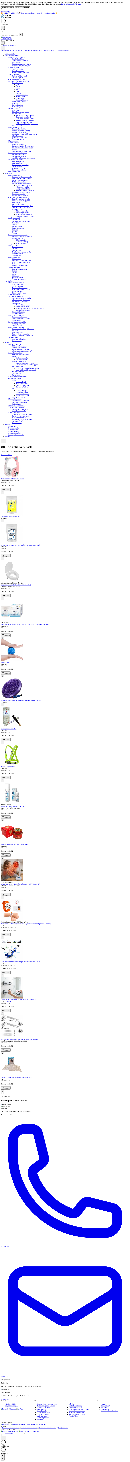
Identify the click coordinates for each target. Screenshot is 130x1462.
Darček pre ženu (13, 426)
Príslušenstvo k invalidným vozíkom (27, 124)
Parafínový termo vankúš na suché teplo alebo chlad (16, 1077)
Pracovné (15, 230)
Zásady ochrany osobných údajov (71, 4)
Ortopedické (16, 219)
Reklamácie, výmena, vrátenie (46, 1406)
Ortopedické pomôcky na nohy (17, 197)
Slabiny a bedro (20, 98)
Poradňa (33, 50)
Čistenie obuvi (16, 259)
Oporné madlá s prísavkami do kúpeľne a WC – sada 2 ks (18, 999)
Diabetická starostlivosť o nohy (21, 178)
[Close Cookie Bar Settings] (1, 1435)
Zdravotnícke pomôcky (12, 55)
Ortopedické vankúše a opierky (17, 79)
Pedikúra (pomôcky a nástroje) (21, 183)
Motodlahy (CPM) (17, 107)
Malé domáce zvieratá (18, 397)
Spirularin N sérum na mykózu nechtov (12, 806)
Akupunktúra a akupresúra (20, 301)
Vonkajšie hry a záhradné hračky (22, 414)
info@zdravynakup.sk (11, 1406)
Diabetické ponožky (22, 242)
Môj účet (71, 1404)
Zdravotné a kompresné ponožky (18, 235)
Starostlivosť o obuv (14, 257)
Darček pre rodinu (13, 431)
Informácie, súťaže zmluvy (77, 1412)
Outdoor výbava (17, 325)
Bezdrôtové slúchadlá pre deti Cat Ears (12, 479)
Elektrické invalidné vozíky (24, 122)
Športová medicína (17, 105)
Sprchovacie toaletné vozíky (20, 72)
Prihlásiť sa (4, 45)
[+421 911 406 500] (6, 37)
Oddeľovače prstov (18, 204)
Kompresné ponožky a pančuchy (22, 236)
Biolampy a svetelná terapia (16, 57)
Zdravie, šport (9, 281)
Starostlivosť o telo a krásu (16, 327)
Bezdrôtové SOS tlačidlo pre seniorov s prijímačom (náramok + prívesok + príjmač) (26, 924)
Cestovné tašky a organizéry (20, 400)
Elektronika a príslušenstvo (16, 406)
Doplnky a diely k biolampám (21, 66)
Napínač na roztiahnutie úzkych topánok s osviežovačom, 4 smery (20, 962)
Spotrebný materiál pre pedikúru (25, 190)
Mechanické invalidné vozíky (25, 115)
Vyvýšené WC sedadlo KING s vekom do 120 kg (16, 585)
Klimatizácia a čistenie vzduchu (17, 377)
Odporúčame (10, 50)
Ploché (14, 274)
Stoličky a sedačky (17, 69)
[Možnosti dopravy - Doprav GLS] (5, 1424)
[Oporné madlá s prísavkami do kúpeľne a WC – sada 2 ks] (12, 998)
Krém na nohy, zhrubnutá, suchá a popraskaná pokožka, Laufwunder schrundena (25, 624)
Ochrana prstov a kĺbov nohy (21, 207)
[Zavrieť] (3, 1455)
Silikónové (15, 276)
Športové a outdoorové (19, 279)
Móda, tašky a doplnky (15, 399)
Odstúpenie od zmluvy (75, 1407)
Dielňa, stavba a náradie (19, 346)
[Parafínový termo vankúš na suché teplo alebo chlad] (12, 1075)
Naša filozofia (105, 1409)
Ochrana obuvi (16, 250)
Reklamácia (39, 50)
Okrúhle (14, 272)
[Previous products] (1, 1093)
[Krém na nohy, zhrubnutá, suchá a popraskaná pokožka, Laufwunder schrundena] (12, 621)
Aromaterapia (16, 303)
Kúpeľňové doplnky (18, 71)
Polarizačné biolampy (18, 59)
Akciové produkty (42, 1416)
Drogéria (15, 356)
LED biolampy (16, 62)
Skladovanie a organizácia (20, 371)
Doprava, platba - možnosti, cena (47, 1404)
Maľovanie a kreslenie (19, 418)
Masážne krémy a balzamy (20, 288)
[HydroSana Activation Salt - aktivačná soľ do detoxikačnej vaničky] (12, 543)
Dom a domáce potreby (15, 353)
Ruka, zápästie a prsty (22, 100)
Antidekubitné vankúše (19, 156)
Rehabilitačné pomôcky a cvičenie (18, 81)
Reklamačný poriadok (43, 1407)
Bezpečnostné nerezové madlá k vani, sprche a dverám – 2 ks (19, 1039)
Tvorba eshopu (9, 1433)
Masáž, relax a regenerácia (16, 283)
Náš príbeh (104, 1407)
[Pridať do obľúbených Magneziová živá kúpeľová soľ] (2, 520)
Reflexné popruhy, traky (8, 767)
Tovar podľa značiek (43, 1414)
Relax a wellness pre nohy (20, 195)
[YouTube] (19, 1409)
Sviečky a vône (16, 373)
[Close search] (3, 27)
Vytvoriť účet (12, 45)
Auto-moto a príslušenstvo (16, 407)
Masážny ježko (5, 662)
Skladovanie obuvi (17, 253)
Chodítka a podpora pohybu (20, 112)
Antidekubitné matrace (19, 154)
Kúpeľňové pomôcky (14, 67)
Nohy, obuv (8, 173)
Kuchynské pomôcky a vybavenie (26, 370)
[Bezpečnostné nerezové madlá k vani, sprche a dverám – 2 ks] (12, 1036)
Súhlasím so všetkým (8, 7)
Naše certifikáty (105, 1406)
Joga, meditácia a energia (15, 296)
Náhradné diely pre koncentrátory (22, 151)
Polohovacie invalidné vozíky (25, 119)
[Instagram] (12, 1409)
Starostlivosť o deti (14, 171)
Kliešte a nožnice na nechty (24, 185)
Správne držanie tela (22, 95)
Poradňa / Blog (73, 1416)
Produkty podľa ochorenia (22, 50)
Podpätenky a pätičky (18, 209)
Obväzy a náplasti (17, 163)
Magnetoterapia (13, 141)
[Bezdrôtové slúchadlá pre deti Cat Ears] (12, 477)
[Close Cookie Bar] (1, 9)
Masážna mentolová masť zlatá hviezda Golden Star (16, 844)
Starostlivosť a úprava (22, 387)
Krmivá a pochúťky (22, 383)
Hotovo (3, 1437)
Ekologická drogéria (22, 359)
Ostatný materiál (17, 166)
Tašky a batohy (16, 404)
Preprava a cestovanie (22, 385)
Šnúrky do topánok (14, 267)
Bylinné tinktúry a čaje (19, 339)
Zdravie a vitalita (13, 337)
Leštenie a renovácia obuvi (20, 265)
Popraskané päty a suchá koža (21, 192)
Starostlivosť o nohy (14, 175)
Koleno (18, 88)
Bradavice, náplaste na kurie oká (22, 177)
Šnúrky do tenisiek (17, 277)
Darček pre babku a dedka (16, 435)
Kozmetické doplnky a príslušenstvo (23, 329)
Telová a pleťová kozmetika (20, 334)
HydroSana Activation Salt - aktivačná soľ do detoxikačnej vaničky (21, 545)
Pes (13, 388)
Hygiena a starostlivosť (19, 361)
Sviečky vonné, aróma (22, 306)
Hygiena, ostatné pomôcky (20, 132)
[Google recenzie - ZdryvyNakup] (62, 1428)
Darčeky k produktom (43, 1412)
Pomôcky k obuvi (13, 245)
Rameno (18, 93)
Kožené (14, 271)
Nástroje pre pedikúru (22, 187)
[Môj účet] (3, 43)
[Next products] (3, 1093)
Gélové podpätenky (22, 211)
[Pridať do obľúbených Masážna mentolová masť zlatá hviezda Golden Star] (2, 858)
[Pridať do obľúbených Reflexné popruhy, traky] (2, 780)
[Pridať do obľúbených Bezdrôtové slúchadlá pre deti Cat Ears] (2, 492)
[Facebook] (4, 1409)
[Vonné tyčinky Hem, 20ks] (12, 727)
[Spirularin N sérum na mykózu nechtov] (12, 803)
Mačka (14, 380)
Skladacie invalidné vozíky (24, 117)
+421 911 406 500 (6, 39)
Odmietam (18, 7)
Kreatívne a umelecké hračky (21, 416)
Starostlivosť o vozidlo (19, 411)
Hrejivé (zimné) (17, 226)
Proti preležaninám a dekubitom (17, 153)
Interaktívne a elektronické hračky (22, 419)
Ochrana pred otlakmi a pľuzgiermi (22, 206)
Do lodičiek (15, 223)
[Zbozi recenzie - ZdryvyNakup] (28, 1428)
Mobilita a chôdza (13, 108)
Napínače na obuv (17, 247)
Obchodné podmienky (75, 1406)
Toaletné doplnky (17, 78)
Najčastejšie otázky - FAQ (77, 1414)
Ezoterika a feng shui (18, 312)
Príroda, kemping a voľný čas (17, 322)
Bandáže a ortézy (17, 83)
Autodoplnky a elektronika (20, 409)
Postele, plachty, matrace (19, 137)
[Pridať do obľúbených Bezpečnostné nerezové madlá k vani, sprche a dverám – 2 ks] (2, 1053)
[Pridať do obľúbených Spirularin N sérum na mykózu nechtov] (2, 820)
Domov (7, 342)
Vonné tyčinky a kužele (23, 310)
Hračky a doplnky (21, 382)
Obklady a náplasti (17, 136)
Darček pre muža (13, 428)
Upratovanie (16, 375)
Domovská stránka (6, 455)
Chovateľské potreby (14, 378)
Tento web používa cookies (77, 1411)
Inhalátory (15, 149)
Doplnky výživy (17, 341)
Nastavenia (26, 7)
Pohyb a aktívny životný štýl (17, 315)
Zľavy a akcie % (10, 54)
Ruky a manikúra (17, 332)
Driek (17, 84)
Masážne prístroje (17, 284)
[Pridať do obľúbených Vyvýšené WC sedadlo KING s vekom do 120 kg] (2, 598)
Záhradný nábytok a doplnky (21, 349)
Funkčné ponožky (17, 238)
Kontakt (67, 50)
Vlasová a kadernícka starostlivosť (22, 336)
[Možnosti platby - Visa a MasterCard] (9, 1431)
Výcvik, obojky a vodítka (23, 395)
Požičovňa (8, 436)
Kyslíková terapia (13, 142)
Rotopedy (15, 103)
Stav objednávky (60, 50)
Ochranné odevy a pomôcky (20, 165)
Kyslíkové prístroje (18, 144)
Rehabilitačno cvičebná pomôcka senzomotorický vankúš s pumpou (21, 700)
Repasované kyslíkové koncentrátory (23, 146)
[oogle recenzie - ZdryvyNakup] (46, 1428)
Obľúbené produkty (43, 1418)
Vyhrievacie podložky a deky (21, 289)
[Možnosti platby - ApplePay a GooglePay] (29, 1431)
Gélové (14, 224)
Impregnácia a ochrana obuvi (21, 262)
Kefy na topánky (17, 264)
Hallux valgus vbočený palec (21, 201)
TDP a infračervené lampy (20, 60)
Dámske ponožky (21, 240)
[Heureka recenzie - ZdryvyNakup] (10, 1428)
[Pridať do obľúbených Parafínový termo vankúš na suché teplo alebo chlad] (2, 1091)
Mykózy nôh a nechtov (19, 182)
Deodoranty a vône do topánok (21, 260)
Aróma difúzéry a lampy (23, 305)
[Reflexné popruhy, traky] (12, 765)
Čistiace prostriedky (22, 358)
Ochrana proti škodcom (19, 347)
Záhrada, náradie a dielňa (16, 344)
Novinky (3, 50)
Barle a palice (16, 110)
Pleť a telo (15, 330)
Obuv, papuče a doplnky (19, 402)
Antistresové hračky (18, 421)
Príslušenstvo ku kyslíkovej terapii (22, 148)
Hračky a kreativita (14, 412)
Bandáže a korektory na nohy (21, 199)
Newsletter (40, 1419)
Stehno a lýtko (20, 96)
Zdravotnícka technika (19, 170)
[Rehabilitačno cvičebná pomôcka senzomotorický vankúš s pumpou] (12, 698)
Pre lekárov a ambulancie (16, 160)
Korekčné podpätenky (22, 212)
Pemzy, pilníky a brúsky (23, 189)
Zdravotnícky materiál (18, 168)
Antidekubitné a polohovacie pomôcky (23, 158)
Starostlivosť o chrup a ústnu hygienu (27, 365)
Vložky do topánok (14, 218)
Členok (18, 86)
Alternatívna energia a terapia (21, 300)
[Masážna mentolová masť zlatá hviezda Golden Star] (12, 842)
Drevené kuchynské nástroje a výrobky (27, 368)
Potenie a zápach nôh (18, 194)
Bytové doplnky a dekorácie (20, 354)
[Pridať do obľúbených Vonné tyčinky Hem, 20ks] (2, 742)
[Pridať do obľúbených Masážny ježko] (2, 676)
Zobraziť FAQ (5, 1399)
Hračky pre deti (17, 423)
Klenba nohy (16, 202)
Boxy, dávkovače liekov (19, 129)
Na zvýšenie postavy (18, 228)
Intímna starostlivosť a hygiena (25, 363)
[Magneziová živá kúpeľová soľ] (12, 515)
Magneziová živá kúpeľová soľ (10, 517)
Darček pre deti (13, 429)
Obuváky (15, 248)
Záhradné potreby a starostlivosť (22, 351)
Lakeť (18, 91)
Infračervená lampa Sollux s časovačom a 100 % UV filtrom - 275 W (21, 884)
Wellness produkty (17, 291)
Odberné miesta (41, 1409)
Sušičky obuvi (16, 255)
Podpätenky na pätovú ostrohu (25, 216)
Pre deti (14, 231)
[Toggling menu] (3, 441)
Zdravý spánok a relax (19, 293)
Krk (17, 89)
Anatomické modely (18, 161)
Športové (15, 233)
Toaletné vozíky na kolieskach (25, 120)
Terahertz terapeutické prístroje (21, 64)
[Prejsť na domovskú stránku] (6, 17)
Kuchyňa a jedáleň (17, 366)
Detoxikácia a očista (14, 294)
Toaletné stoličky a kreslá (19, 76)
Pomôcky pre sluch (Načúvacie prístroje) (24, 134)
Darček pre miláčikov (14, 433)
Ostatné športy (16, 320)
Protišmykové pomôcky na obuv (22, 252)
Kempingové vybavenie (19, 324)
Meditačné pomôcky (18, 313)
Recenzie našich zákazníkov (109, 1411)
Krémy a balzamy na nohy (20, 180)
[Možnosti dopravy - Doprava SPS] (41, 1424)
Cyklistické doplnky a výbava (21, 318)
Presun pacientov (17, 125)
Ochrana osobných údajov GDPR (79, 1409)
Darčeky (7, 424)
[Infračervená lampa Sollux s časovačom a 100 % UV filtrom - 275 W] (12, 880)
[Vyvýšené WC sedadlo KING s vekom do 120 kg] (12, 581)
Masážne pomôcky (18, 286)
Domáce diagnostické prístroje (21, 130)
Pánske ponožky (21, 243)
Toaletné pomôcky (14, 74)
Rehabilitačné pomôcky (19, 101)
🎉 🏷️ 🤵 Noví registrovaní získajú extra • (29, 13)
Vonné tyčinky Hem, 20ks (8, 729)
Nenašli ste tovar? (49, 50)
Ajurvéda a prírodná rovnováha (21, 298)
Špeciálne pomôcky (18, 139)
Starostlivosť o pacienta (15, 127)
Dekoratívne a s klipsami (19, 269)
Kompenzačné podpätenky (24, 214)
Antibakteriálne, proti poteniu (21, 221)
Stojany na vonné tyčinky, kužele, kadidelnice (29, 308)
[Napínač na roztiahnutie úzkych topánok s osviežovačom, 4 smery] (12, 960)
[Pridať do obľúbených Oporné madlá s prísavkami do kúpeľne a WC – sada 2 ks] (2, 1013)
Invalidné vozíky (17, 113)
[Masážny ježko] (12, 661)
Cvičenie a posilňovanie (19, 317)
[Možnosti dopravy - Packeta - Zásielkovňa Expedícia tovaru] (23, 1424)
